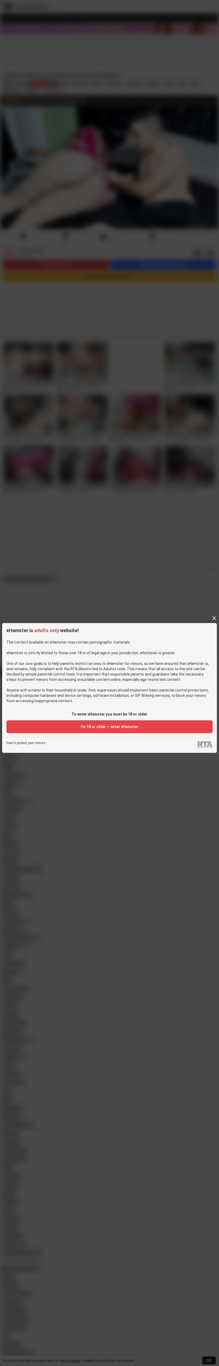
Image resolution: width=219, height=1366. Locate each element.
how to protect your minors (25, 743)
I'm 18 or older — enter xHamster (109, 727)
